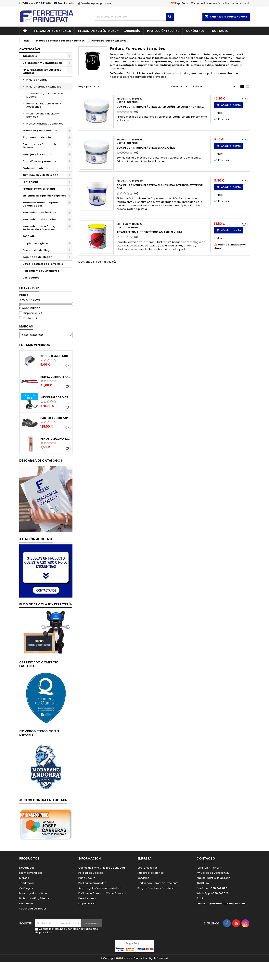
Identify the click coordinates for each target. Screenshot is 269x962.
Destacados (30, 277)
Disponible (32, 313)
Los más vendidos (34, 345)
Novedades (26, 868)
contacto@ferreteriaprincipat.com (88, 3)
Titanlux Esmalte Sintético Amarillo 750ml (150, 232)
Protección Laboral (163, 31)
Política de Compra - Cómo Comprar (102, 893)
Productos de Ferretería (38, 189)
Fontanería (30, 182)
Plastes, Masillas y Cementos (44, 123)
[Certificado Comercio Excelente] (45, 698)
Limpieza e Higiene (35, 243)
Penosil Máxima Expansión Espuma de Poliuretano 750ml (55, 438)
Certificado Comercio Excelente (157, 883)
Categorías (29, 49)
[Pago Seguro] (134, 946)
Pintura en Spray (36, 80)
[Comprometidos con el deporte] (45, 766)
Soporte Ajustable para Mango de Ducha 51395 (55, 356)
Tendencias (26, 883)
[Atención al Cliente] (45, 571)
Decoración (26, 903)
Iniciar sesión (212, 3)
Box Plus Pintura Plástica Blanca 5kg (146, 148)
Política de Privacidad (92, 883)
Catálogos (26, 888)
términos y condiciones (68, 929)
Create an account (237, 3)
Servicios (143, 878)
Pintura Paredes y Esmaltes (43, 87)
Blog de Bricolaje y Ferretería (155, 888)
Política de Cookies (90, 873)
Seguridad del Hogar (37, 257)
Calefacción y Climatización (42, 63)
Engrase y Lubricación (37, 137)
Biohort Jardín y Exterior (34, 898)
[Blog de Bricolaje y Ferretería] (45, 632)
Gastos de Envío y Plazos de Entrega (101, 868)
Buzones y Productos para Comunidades (40, 204)
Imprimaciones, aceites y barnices (42, 115)
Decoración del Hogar (37, 250)
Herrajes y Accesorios (37, 154)
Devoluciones (87, 898)
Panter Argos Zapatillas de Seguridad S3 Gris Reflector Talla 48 (55, 418)
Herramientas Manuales (52, 31)
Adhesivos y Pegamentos (39, 130)
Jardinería (132, 31)
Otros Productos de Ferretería (42, 264)
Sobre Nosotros (147, 868)
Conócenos (195, 31)
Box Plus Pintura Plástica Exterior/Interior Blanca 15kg (160, 107)
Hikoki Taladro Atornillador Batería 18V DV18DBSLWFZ (55, 397)
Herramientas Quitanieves (40, 271)
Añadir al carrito (229, 105)
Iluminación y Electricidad (40, 175)
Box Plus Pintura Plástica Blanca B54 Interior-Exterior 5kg (160, 186)
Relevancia (214, 86)
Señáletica (29, 236)
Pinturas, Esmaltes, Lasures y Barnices (41, 71)
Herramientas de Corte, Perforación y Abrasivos (38, 227)
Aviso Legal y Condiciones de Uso (99, 888)
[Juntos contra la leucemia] (45, 824)
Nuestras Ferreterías (150, 873)
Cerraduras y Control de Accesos (39, 145)
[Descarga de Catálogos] (45, 499)
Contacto (220, 31)
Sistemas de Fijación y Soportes (44, 195)
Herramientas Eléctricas (97, 31)
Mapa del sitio (87, 903)
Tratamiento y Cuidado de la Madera (44, 95)
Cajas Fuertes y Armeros (39, 161)
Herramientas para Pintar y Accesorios (43, 105)
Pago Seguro (86, 878)
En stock (31, 318)
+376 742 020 (42, 3)
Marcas (26, 326)
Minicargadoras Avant (33, 893)
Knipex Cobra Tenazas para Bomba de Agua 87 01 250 (55, 376)
